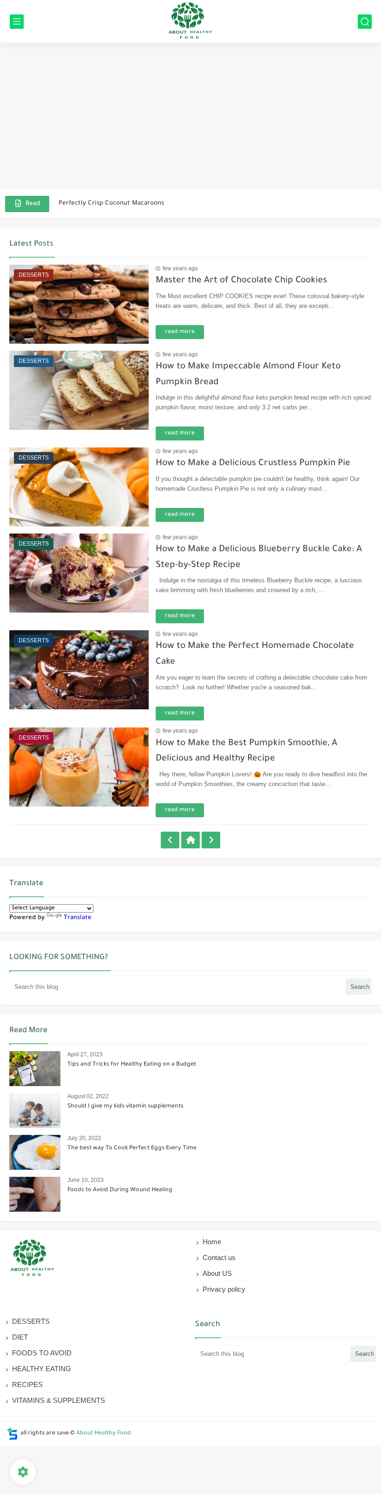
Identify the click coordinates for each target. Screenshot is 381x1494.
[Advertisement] (190, 117)
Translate (78, 917)
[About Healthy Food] (190, 21)
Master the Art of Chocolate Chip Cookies (241, 281)
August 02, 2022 (88, 1096)
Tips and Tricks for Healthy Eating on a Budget (131, 1064)
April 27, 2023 (85, 1054)
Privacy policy (224, 1289)
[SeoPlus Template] (12, 1433)
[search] (365, 21)
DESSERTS (31, 1321)
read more (180, 332)
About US (217, 1273)
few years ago (180, 268)
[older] (170, 840)
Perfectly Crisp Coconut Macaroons (111, 203)
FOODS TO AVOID (42, 1353)
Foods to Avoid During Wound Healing (119, 1190)
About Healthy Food (103, 1433)
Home (212, 1242)
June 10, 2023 (85, 1180)
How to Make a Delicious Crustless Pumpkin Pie (253, 463)
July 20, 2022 (84, 1138)
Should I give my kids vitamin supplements (125, 1106)
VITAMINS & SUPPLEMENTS (58, 1400)
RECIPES (27, 1384)
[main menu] (17, 21)
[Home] (190, 840)
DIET (20, 1337)
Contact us (219, 1257)
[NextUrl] (211, 840)
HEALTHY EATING (41, 1369)
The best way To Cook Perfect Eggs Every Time (132, 1148)
